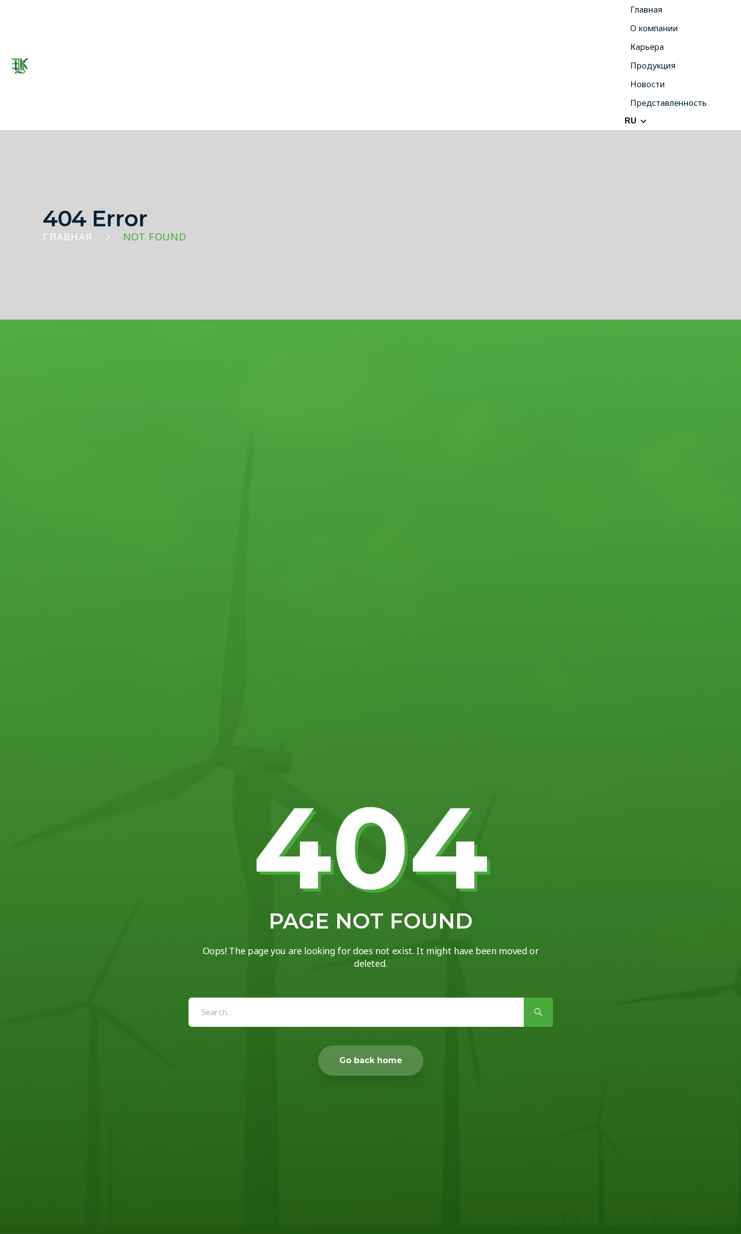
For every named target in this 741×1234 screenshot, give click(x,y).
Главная (68, 236)
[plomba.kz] (20, 65)
